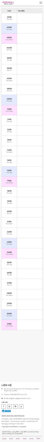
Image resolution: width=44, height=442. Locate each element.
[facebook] (4, 406)
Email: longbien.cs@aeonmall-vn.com (17, 398)
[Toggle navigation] (40, 2)
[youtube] (21, 406)
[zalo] (9, 406)
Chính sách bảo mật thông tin (13, 416)
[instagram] (15, 406)
